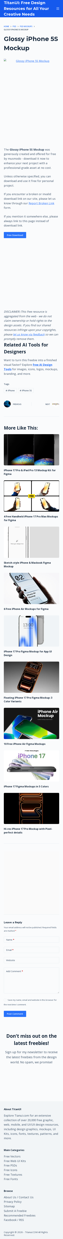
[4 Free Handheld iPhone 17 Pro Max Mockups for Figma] (31, 496)
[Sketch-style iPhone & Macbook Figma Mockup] (31, 542)
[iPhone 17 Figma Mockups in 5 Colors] (31, 766)
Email (9, 949)
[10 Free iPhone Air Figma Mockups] (31, 723)
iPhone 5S (26, 390)
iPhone (10, 390)
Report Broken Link (41, 203)
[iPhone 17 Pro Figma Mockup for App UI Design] (31, 631)
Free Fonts (11, 1179)
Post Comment (15, 1013)
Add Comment (14, 971)
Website (10, 960)
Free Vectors (12, 1156)
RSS (21, 1220)
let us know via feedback (28, 334)
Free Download (15, 235)
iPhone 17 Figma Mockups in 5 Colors (26, 786)
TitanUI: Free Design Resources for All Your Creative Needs (26, 8)
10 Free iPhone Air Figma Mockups (24, 744)
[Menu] (57, 8)
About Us (10, 1197)
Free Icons (10, 1170)
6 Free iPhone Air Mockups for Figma (26, 609)
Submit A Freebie (15, 1211)
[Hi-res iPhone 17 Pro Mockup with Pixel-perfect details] (31, 808)
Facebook (10, 1220)
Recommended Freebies (19, 1215)
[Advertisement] (31, 124)
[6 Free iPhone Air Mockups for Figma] (31, 588)
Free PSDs (10, 1165)
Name (10, 939)
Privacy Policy (13, 1201)
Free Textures (13, 1174)
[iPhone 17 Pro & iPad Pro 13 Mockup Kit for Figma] (31, 449)
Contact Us (26, 1197)
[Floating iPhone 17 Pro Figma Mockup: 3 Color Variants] (31, 677)
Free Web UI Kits (15, 1161)
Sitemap (9, 1206)
